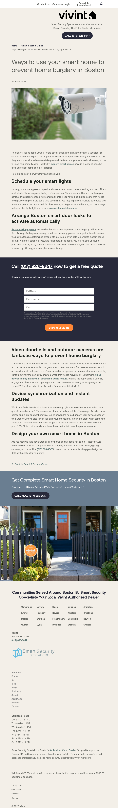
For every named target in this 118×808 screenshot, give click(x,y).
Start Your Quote (59, 328)
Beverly (40, 606)
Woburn (72, 624)
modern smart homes (63, 164)
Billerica (72, 606)
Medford (72, 612)
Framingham (58, 618)
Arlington (88, 606)
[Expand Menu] (50, 20)
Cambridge (26, 606)
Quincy (24, 624)
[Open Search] (101, 3)
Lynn (39, 624)
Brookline (88, 612)
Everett (24, 612)
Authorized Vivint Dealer (62, 750)
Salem (55, 606)
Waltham (41, 618)
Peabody (41, 612)
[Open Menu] (13, 4)
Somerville (73, 618)
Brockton (56, 624)
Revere (55, 612)
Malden (24, 618)
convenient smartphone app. (62, 208)
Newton (87, 618)
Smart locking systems (24, 229)
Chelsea (87, 624)
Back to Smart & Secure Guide (31, 464)
